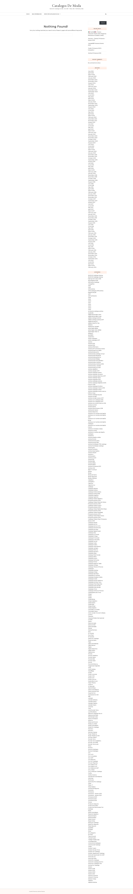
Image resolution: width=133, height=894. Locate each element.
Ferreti (90, 662)
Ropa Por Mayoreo (93, 824)
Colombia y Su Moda (93, 609)
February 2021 (92, 132)
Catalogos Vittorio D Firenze (96, 590)
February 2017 (92, 212)
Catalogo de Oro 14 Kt (94, 526)
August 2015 (91, 241)
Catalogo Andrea (93, 490)
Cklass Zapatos (92, 607)
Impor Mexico (92, 682)
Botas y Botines (92, 478)
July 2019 (90, 163)
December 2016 (92, 216)
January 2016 (91, 235)
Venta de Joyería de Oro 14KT (96, 855)
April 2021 (91, 129)
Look (89, 708)
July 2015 (90, 243)
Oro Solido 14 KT (92, 764)
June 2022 (91, 110)
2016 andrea (91, 289)
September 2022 (93, 105)
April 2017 (91, 209)
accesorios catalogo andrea (95, 311)
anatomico (91, 336)
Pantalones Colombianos (95, 776)
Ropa (89, 810)
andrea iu (90, 454)
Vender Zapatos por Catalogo (96, 853)
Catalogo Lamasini (93, 548)
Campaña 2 (91, 481)
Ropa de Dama (92, 816)
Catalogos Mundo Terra (94, 582)
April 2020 (91, 148)
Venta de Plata (92, 858)
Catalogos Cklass (92, 572)
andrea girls (91, 447)
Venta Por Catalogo (93, 860)
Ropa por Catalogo (93, 822)
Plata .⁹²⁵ (90, 785)
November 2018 (92, 177)
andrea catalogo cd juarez (95, 374)
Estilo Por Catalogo (93, 638)
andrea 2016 (91, 345)
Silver (89, 831)
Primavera (91, 792)
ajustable (90, 335)
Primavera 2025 (92, 800)
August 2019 (91, 161)
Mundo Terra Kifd (93, 742)
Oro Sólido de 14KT (93, 768)
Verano (90, 867)
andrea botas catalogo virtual (96, 353)
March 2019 (91, 170)
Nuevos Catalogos (93, 749)
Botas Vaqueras (92, 476)
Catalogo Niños (92, 556)
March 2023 (91, 100)
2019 (89, 299)
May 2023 (91, 96)
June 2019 (91, 165)
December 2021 (92, 119)
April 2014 (91, 264)
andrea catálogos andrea (95, 381)
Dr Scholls (91, 633)
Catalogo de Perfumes (94, 527)
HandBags (91, 671)
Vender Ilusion (92, 848)
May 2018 (90, 187)
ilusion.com (91, 677)
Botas (89, 473)
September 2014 (93, 258)
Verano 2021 (91, 873)
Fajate (90, 647)
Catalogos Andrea (93, 570)
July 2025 (91, 71)
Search (103, 22)
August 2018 (91, 182)
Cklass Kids (91, 604)
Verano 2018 (91, 868)
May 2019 (90, 166)
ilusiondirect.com (93, 681)
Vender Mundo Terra (94, 850)
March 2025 (91, 74)
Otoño (90, 773)
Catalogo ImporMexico (94, 546)
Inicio (28, 14)
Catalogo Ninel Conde (94, 555)
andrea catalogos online (94, 389)
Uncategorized (92, 841)
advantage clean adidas (94, 330)
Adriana (90, 325)
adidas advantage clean (94, 314)
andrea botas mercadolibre (95, 360)
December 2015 (92, 236)
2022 (89, 304)
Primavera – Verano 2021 (95, 795)
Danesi (90, 628)
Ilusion (90, 672)
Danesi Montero (92, 630)
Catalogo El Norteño (94, 539)
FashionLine (91, 652)
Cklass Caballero (92, 601)
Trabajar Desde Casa (93, 839)
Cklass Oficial (91, 606)
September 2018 (92, 180)
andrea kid (91, 459)
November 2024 (92, 81)
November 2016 (92, 217)
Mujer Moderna (92, 734)
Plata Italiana (91, 787)
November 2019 (92, 156)
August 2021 (91, 122)
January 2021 (92, 134)
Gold (89, 667)
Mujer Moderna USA (93, 735)
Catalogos (91, 568)
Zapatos (90, 880)
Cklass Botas (91, 599)
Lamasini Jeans (92, 705)
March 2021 (91, 130)
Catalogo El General (93, 538)
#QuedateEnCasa (93, 280)
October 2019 (92, 158)
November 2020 (92, 137)
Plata (89, 783)
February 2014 (92, 267)
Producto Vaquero (93, 804)
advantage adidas (93, 328)
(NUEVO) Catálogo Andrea (95, 275)
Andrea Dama (92, 406)
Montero (90, 729)
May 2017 (90, 207)
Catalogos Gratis (92, 579)
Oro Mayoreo (91, 759)
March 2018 (91, 190)
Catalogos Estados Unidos (95, 577)
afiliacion (90, 333)
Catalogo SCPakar (93, 565)
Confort (90, 614)
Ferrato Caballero (93, 655)
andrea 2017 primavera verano (96, 348)
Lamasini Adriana (92, 700)
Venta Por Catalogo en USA (51, 14)
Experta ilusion (92, 640)
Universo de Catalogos (94, 843)
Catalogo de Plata (93, 529)
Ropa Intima (91, 821)
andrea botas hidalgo (94, 359)
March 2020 (91, 149)
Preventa (90, 790)
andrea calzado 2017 (94, 371)
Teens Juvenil (92, 836)
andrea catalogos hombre (95, 386)
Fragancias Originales (94, 665)
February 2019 (92, 171)
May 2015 (90, 246)
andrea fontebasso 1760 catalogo (97, 444)
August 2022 (91, 107)
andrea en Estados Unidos (95, 428)
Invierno (90, 684)
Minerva (90, 720)
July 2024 (91, 84)
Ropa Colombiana (93, 812)
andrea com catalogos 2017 (95, 401)
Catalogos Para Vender (94, 585)
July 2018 (90, 183)
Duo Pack (91, 635)
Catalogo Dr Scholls (93, 534)
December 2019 (92, 154)
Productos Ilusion (93, 805)
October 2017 (92, 199)
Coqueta (90, 616)
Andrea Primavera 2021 (94, 466)
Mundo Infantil (92, 737)
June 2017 (91, 206)
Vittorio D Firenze (93, 875)
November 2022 (92, 103)
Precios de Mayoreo (93, 788)
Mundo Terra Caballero (94, 740)
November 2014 (92, 255)
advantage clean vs (93, 331)
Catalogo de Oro (92, 524)
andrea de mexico (93, 410)
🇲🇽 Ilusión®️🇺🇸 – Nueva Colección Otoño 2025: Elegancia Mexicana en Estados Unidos (97, 33)
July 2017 (90, 204)
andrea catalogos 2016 (94, 379)
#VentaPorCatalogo (93, 282)
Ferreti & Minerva (93, 664)
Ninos (89, 746)
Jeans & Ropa (92, 688)
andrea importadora (93, 451)
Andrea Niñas (92, 463)
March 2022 (91, 115)
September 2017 (92, 200)
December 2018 (92, 175)
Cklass (90, 594)
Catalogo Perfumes (93, 560)
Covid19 (90, 619)
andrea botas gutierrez (94, 357)
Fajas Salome (91, 645)
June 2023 (91, 95)
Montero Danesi (92, 732)
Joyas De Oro (91, 693)
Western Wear (92, 879)
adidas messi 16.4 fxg (93, 323)
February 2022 (92, 117)
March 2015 (91, 248)
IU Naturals (91, 686)
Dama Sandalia (92, 626)
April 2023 (91, 98)
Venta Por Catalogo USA (95, 863)
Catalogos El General (94, 575)
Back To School (92, 469)
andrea (90, 342)
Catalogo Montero (93, 551)
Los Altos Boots (92, 712)
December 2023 (92, 90)
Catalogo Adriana (93, 488)
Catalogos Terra (92, 589)
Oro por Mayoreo (93, 763)
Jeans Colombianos (93, 689)
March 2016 (91, 231)
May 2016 (90, 228)
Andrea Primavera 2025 (94, 53)
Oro (89, 752)
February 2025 (92, 76)
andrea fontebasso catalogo (96, 446)
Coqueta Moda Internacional (96, 618)
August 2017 (91, 202)
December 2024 (92, 79)
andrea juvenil (92, 457)
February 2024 (92, 86)
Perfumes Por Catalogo (94, 781)
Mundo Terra (91, 739)
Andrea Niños (92, 464)
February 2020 (92, 151)
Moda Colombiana (93, 725)
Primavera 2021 (92, 798)
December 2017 (92, 195)
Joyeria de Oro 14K (93, 694)
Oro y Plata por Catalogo (95, 771)
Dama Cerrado (92, 623)
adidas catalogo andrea (94, 318)
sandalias (90, 827)
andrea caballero (93, 369)
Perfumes (91, 780)
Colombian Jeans (93, 611)
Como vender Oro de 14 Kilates (96, 613)
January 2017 (92, 214)
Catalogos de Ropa (93, 573)
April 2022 (91, 114)
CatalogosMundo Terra (94, 592)
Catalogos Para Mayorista (95, 584)
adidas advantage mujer (95, 316)
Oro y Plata (91, 769)
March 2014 (91, 265)
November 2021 (92, 120)
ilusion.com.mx (92, 679)
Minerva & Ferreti (93, 722)
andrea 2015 (91, 343)
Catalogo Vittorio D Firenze (95, 567)
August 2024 (92, 83)
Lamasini (90, 698)
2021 (89, 302)
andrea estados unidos (94, 437)
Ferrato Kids (91, 659)
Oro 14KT (90, 758)
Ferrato (90, 654)
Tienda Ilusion (92, 838)
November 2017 (92, 197)
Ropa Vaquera (92, 826)
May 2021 (90, 127)
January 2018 (92, 194)
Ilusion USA (91, 676)
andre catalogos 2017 (94, 340)
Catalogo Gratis (92, 543)
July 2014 (91, 260)
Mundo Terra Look (93, 744)
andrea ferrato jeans (93, 440)
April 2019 (91, 168)
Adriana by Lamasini (93, 326)
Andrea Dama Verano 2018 (95, 408)
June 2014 (91, 262)
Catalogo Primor (92, 561)
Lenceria (90, 706)
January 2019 (92, 173)
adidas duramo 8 (92, 321)
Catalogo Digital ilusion (94, 531)
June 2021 (91, 125)
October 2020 (92, 139)
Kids (89, 696)
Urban (90, 846)
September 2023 (93, 91)
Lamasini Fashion (92, 703)
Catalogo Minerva (93, 550)
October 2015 (92, 238)
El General (91, 636)
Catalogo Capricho (93, 497)
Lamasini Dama (92, 701)
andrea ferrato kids (93, 442)
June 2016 (91, 226)
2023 (89, 306)
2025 (89, 309)
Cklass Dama (91, 602)
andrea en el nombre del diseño (97, 413)
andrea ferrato (92, 439)
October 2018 (92, 178)
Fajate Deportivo (92, 648)
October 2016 (92, 219)
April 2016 (91, 229)
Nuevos (90, 747)
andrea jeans (91, 456)
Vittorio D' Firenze (93, 877)
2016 (89, 287)
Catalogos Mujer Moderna (95, 580)
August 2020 (92, 142)
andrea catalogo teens (94, 377)
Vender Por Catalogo (94, 851)
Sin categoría (91, 833)
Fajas (89, 642)
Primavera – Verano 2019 (95, 793)
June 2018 (91, 185)
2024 (89, 307)
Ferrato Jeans (92, 657)
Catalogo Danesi (92, 522)
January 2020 (92, 153)
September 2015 (92, 240)
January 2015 (91, 252)
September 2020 (93, 141)
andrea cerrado (92, 396)
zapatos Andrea (92, 882)
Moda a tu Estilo (92, 723)
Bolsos (90, 471)
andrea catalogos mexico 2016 (96, 388)
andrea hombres (92, 449)
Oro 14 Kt (90, 754)
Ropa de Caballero (93, 814)
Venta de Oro (92, 856)
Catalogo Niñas (92, 553)
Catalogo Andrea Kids (94, 493)
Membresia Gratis (93, 717)
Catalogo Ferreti (92, 541)
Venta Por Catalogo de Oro (95, 862)
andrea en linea (92, 430)
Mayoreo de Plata (93, 715)
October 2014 (92, 257)
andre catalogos (92, 338)
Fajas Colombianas (93, 643)
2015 (89, 285)
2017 (89, 294)
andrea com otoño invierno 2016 (97, 403)
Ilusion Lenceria (92, 674)
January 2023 (92, 102)
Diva (89, 631)
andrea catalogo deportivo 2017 (97, 376)
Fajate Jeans (91, 650)
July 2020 (91, 144)
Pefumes (90, 778)
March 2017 (91, 211)
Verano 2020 (91, 872)
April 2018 (91, 189)
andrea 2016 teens (93, 347)
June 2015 (91, 245)
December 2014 (92, 253)
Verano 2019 (91, 870)
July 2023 (91, 93)
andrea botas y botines (94, 362)
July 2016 (90, 224)
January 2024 (92, 88)
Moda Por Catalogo (93, 727)
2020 (89, 301)
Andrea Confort (92, 405)
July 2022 (91, 108)
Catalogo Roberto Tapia (94, 563)
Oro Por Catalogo (93, 761)
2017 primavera (92, 296)
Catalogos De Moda (66, 5)
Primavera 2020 (92, 797)
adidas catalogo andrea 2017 (96, 319)
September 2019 (92, 160)
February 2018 (92, 192)
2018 (89, 297)
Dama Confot (92, 625)
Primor (90, 802)
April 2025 (91, 73)
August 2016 (91, 223)
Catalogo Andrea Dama (94, 492)
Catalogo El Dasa (92, 536)
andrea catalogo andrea (94, 372)
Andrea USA (91, 468)
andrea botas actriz (93, 352)
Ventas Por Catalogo (93, 865)
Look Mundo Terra (93, 710)
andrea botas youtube (94, 367)
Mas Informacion (37, 14)
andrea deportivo (93, 411)
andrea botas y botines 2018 (96, 364)
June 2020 (91, 146)
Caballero (91, 480)
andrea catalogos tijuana (95, 394)
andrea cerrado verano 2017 (96, 398)
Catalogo (90, 486)
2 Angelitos (91, 284)
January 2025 (92, 78)
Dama (89, 621)
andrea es (91, 435)
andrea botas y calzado (94, 365)
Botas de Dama (92, 475)
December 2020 (92, 136)
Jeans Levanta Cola (93, 691)
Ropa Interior (92, 819)
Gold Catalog (91, 669)
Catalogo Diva (92, 532)
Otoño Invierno (92, 775)
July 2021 (90, 124)
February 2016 (92, 233)
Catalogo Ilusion (92, 544)
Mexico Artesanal (93, 718)
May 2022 (91, 112)
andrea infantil (92, 452)
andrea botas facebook (94, 355)
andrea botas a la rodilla (94, 350)
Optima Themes (41, 891)
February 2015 (92, 250)
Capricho (90, 483)
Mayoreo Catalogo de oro (95, 713)
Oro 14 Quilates (92, 756)
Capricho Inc (91, 485)
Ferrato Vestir (92, 660)
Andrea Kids (91, 461)
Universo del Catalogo (94, 844)
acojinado (90, 313)
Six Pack (90, 834)
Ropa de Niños (92, 817)
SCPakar (90, 829)
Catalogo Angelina (93, 495)
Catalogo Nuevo (92, 558)
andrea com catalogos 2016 (95, 400)
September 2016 (92, 221)
